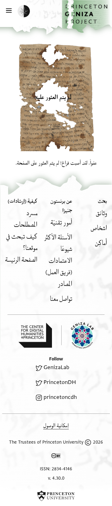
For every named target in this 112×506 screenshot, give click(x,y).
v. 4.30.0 (56, 478)
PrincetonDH (60, 382)
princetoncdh (60, 397)
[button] (87, 16)
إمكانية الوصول (56, 426)
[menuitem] (101, 213)
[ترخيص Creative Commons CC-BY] (56, 457)
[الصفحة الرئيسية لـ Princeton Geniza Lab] (77, 335)
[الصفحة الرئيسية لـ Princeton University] (56, 495)
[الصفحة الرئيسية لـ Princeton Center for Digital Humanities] (35, 335)
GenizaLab (56, 367)
